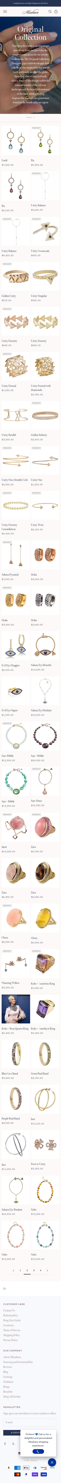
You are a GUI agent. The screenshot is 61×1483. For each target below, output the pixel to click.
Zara (33, 847)
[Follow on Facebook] (5, 1443)
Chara (5, 937)
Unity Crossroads (40, 251)
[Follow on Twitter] (13, 1443)
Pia (32, 160)
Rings (6, 1386)
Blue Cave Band (10, 1073)
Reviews (7, 1367)
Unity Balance (38, 205)
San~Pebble (8, 756)
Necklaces (8, 1382)
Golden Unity (9, 296)
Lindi (4, 160)
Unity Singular (39, 296)
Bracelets (8, 1391)
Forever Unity (38, 1164)
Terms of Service (11, 1330)
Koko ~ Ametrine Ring (43, 983)
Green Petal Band (39, 1073)
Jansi (4, 847)
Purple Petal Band (11, 1118)
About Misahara (12, 1357)
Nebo (33, 1209)
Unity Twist (37, 525)
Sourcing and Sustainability (18, 1362)
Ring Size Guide (11, 1320)
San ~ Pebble (37, 756)
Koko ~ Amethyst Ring (43, 1028)
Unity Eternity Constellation (9, 527)
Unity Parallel (9, 435)
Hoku (34, 574)
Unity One (36, 480)
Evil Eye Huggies (11, 665)
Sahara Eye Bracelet (41, 665)
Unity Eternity (9, 341)
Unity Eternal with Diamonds (41, 388)
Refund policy (10, 1315)
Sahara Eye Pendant (41, 710)
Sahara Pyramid (10, 574)
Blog (5, 1372)
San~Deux (36, 801)
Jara (33, 1119)
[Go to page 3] (47, 1270)
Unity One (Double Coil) (15, 480)
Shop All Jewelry (12, 1396)
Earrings (8, 1377)
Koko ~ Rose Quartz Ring (15, 1028)
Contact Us (9, 1310)
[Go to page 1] (13, 1270)
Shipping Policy (11, 1335)
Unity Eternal (9, 386)
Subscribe (18, 1433)
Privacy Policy (10, 1340)
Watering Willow (11, 983)
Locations (8, 1325)
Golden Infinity (39, 435)
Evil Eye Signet (10, 710)
